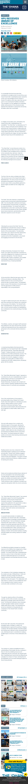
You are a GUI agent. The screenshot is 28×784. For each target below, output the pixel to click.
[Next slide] (25, 690)
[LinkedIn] (8, 33)
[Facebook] (2, 33)
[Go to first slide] (25, 43)
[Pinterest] (11, 33)
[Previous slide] (3, 43)
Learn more (16, 782)
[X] (5, 33)
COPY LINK (17, 33)
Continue (11, 782)
